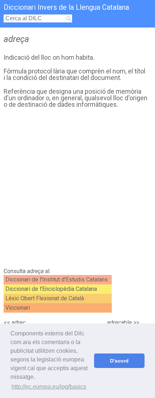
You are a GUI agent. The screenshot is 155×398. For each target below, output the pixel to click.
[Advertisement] (77, 190)
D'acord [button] (119, 361)
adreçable (119, 322)
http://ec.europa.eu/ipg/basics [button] (49, 387)
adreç (19, 322)
